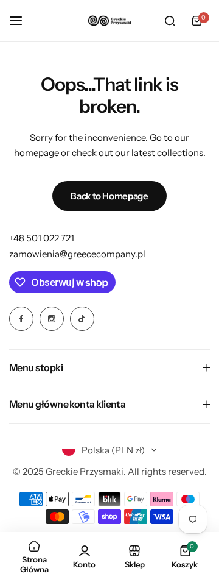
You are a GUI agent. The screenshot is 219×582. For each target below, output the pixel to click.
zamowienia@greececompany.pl (77, 254)
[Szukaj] (169, 20)
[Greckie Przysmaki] (109, 20)
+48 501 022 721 (41, 238)
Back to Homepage (109, 196)
